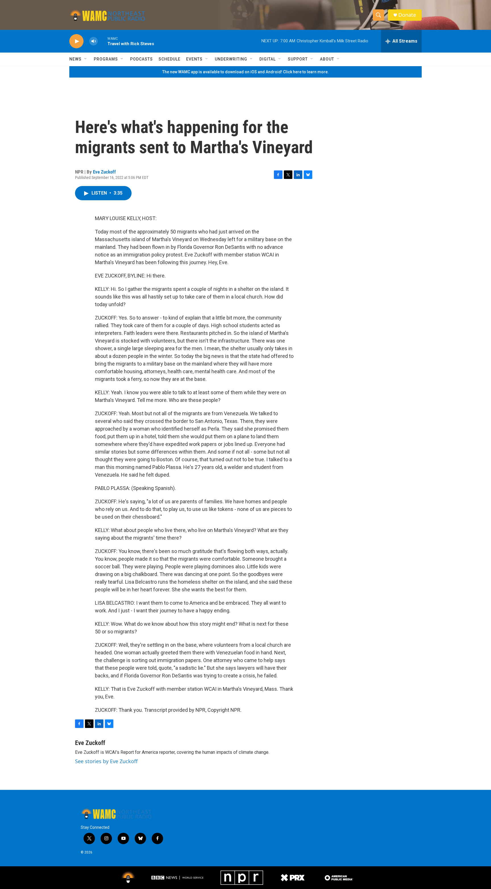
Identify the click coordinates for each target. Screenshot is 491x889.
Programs (106, 59)
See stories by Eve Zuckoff (106, 761)
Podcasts (141, 59)
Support (298, 59)
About (327, 59)
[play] (76, 41)
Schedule (169, 59)
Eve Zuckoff (104, 172)
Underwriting (231, 59)
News (75, 59)
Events (194, 59)
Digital (267, 59)
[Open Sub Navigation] (86, 59)
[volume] (93, 41)
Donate (407, 15)
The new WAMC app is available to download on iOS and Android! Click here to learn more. (245, 72)
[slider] (102, 41)
